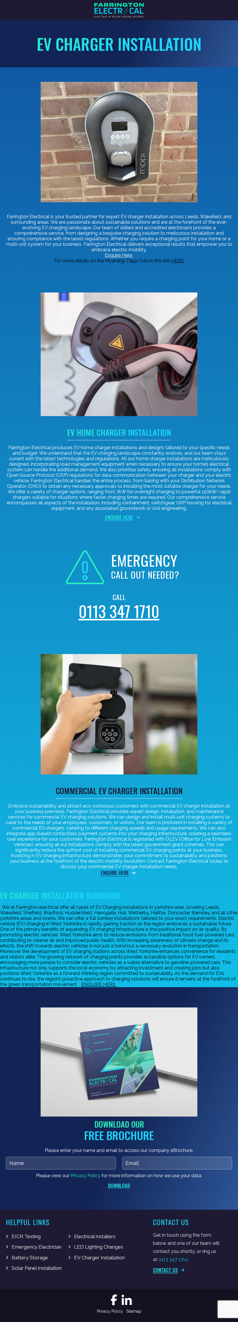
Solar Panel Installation (37, 1268)
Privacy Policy (85, 1175)
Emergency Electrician (37, 1247)
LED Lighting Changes (98, 1247)
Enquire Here (119, 255)
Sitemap (133, 1311)
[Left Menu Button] (6, 10)
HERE (177, 260)
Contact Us (165, 1270)
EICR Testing (26, 1236)
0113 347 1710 (119, 611)
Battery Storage (30, 1257)
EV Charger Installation (99, 1257)
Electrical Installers (95, 1236)
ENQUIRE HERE (99, 984)
